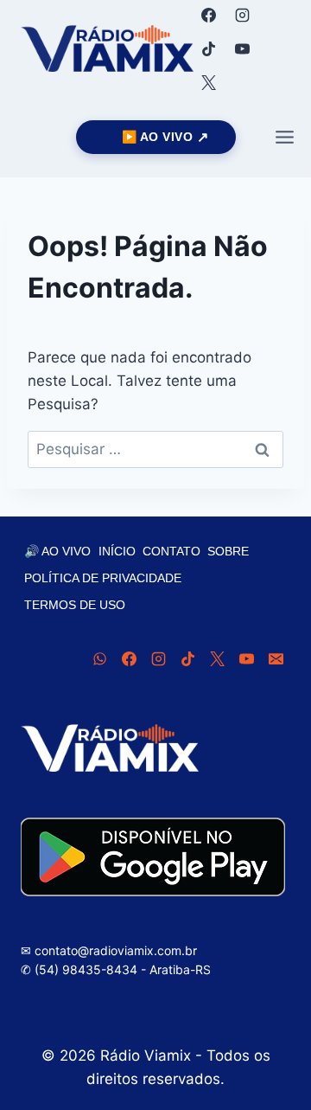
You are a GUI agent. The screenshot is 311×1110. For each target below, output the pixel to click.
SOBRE (228, 551)
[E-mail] (275, 658)
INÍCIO (117, 551)
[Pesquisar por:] (155, 449)
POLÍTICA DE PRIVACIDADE (102, 578)
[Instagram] (242, 14)
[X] (208, 82)
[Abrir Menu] (284, 136)
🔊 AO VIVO (57, 551)
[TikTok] (208, 48)
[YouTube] (242, 48)
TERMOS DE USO (74, 605)
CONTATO (171, 551)
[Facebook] (208, 14)
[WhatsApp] (99, 658)
